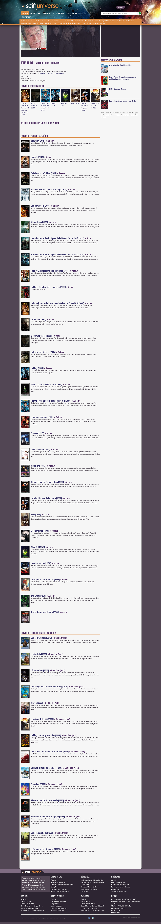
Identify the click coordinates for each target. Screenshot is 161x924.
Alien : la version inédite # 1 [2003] (46, 384)
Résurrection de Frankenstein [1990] (47, 481)
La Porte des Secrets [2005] (43, 351)
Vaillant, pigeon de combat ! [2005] (47, 767)
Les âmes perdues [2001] (42, 416)
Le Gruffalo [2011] (39, 654)
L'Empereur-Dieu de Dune (120, 884)
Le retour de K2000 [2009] (95, 105)
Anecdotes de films (64, 23)
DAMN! (23, 899)
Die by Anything (26, 901)
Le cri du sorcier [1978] (41, 563)
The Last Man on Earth (89, 887)
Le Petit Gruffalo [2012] (41, 637)
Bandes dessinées (57, 896)
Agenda (102, 23)
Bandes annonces (54, 21)
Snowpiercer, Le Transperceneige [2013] (49, 189)
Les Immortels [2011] (40, 205)
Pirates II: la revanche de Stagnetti (62, 884)
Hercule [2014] (37, 156)
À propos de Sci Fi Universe (31, 878)
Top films (95, 21)
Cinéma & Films (56, 877)
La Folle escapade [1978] (42, 832)
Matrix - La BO (116, 910)
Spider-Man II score (118, 908)
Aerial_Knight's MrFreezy (29, 908)
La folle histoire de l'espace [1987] (84, 106)
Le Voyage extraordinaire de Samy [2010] (49, 686)
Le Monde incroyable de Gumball (92, 880)
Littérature (115, 877)
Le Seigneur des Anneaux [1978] (45, 579)
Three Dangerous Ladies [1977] (45, 611)
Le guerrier (115, 889)
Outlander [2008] (38, 319)
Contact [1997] (37, 433)
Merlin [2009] (37, 702)
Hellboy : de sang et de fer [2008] (46, 735)
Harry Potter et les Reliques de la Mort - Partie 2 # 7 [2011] (57, 238)
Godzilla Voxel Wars (27, 903)
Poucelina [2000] (38, 784)
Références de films (79, 23)
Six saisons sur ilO (57, 910)
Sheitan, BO (115, 913)
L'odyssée (84, 891)
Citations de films (51, 23)
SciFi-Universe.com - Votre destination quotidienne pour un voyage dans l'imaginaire (40, 6)
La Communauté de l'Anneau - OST (123, 899)
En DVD (88, 21)
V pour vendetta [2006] (34, 105)
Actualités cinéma (40, 21)
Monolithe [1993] (38, 465)
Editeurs (115, 21)
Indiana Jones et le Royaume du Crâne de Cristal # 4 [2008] (25, 109)
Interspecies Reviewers (89, 889)
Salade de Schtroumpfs (119, 891)
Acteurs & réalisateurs (126, 21)
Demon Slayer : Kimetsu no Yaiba (92, 882)
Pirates (53, 880)
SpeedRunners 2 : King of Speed (32, 906)
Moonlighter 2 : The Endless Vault (32, 910)
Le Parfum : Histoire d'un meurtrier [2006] (50, 751)
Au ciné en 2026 (67, 21)
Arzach (113, 880)
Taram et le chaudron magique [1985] (48, 816)
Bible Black (85, 884)
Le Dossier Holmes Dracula (120, 887)
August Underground (58, 882)
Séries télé (85, 877)
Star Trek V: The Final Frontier (121, 906)
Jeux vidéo (24, 896)
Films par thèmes (105, 21)
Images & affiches (38, 23)
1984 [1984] (75, 103)
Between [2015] (38, 140)
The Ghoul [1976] (38, 595)
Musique (114, 896)
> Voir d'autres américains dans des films (50, 74)
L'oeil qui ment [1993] (40, 449)
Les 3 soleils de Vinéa (118, 882)
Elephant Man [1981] (40, 530)
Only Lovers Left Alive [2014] (44, 173)
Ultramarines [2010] (40, 670)
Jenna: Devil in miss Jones (60, 891)
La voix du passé (57, 906)
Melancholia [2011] (39, 221)
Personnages (26, 23)
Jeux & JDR (85, 896)
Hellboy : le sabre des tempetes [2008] (48, 286)
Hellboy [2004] (53, 104)
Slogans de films (92, 23)
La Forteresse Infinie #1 (59, 889)
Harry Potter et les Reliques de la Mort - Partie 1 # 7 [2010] (57, 254)
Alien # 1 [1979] (64, 104)
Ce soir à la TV (79, 21)
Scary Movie (55, 887)
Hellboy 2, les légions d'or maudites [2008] (50, 270)
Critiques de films (27, 21)
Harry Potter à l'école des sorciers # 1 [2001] (45, 106)
